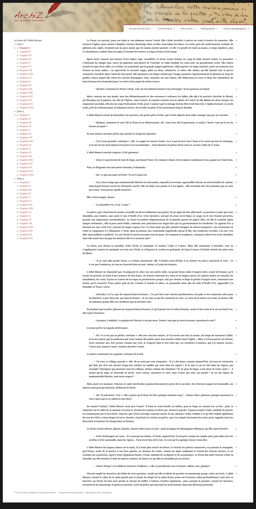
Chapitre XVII (26, 107)
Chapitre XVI (26, 104)
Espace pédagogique (234, 28)
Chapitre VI (25, 66)
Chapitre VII (25, 70)
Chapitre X (25, 81)
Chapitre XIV (26, 96)
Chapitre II (25, 51)
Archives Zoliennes (29, 493)
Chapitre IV (25, 59)
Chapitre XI (25, 85)
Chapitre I (24, 48)
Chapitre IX (25, 77)
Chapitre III (25, 55)
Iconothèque (165, 28)
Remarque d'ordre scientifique (99, 493)
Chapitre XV (25, 100)
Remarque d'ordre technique (71, 493)
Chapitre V (25, 62)
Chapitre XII (25, 89)
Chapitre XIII (26, 92)
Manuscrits (186, 28)
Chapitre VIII (26, 74)
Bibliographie (208, 28)
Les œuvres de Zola (139, 28)
